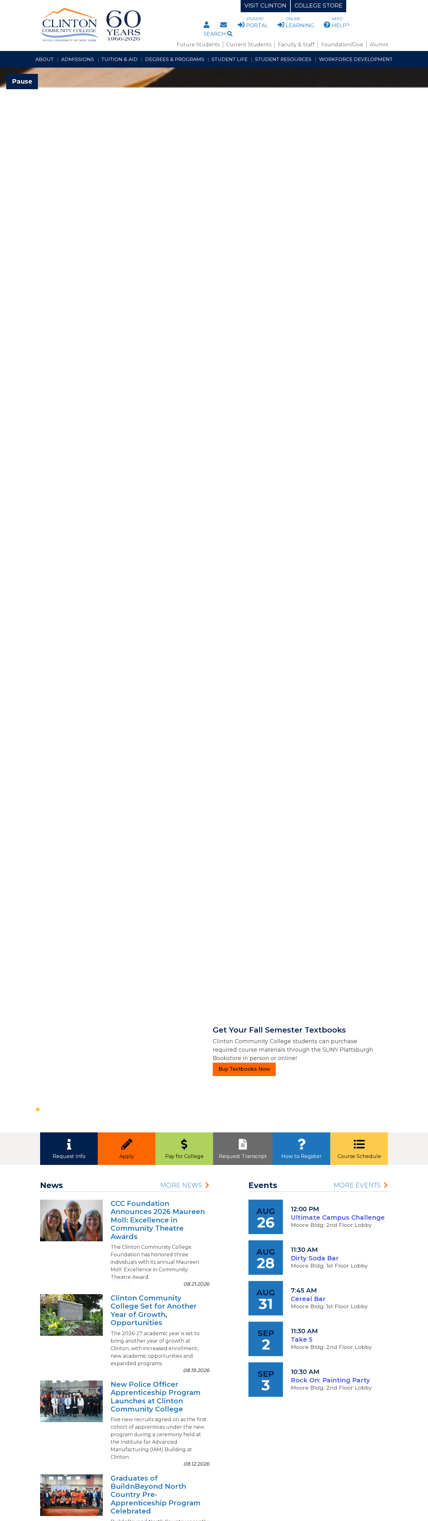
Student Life (229, 59)
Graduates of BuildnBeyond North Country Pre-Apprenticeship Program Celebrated (156, 1495)
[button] (32, 600)
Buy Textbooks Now (244, 1069)
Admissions (77, 59)
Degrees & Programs (174, 59)
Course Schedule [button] (359, 1156)
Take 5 (301, 1339)
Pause (22, 81)
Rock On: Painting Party (330, 1380)
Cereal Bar (308, 1299)
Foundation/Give (342, 45)
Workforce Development (356, 59)
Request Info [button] (69, 1156)
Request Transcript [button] (243, 1156)
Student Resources (283, 59)
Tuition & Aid (120, 59)
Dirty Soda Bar (315, 1258)
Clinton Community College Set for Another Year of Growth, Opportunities (154, 1310)
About (44, 59)
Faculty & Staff (296, 45)
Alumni (379, 45)
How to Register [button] (301, 1156)
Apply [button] (126, 1156)
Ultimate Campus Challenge (338, 1217)
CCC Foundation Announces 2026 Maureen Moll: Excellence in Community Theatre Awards (158, 1220)
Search (215, 34)
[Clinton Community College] (115, 25)
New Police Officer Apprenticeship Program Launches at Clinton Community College (156, 1396)
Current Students (248, 45)
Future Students (198, 45)
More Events (357, 1185)
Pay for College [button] (184, 1156)
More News (181, 1185)
